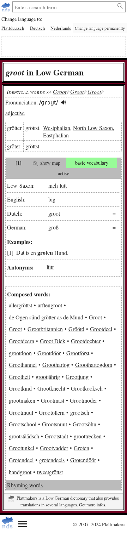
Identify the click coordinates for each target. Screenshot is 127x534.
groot (54, 213)
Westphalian (56, 127)
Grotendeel (21, 460)
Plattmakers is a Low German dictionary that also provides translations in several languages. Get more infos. (67, 501)
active (63, 173)
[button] (64, 102)
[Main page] (6, 6)
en (33, 252)
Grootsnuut (54, 424)
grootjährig (48, 376)
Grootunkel (21, 447)
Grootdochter (86, 341)
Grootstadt (56, 436)
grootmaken (22, 400)
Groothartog (55, 364)
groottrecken (88, 436)
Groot (95, 317)
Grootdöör (49, 353)
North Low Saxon (93, 127)
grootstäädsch (24, 436)
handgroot (20, 472)
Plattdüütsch (12, 28)
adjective (15, 113)
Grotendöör (83, 460)
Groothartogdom (93, 364)
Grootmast (52, 400)
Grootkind (20, 388)
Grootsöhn (84, 424)
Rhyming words (25, 485)
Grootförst (77, 353)
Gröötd (76, 329)
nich (53, 185)
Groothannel (23, 364)
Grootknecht (51, 388)
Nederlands (60, 28)
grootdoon (20, 353)
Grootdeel (101, 329)
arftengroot (50, 305)
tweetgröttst (50, 472)
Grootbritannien (45, 329)
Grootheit (19, 376)
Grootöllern (52, 412)
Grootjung (77, 376)
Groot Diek (52, 341)
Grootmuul (21, 412)
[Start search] (120, 6)
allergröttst (20, 305)
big (51, 199)
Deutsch (37, 28)
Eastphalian (56, 135)
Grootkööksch (87, 388)
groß (53, 227)
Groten (81, 447)
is (27, 252)
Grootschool (22, 424)
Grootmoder (83, 400)
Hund (60, 252)
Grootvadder (54, 447)
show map (49, 162)
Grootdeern (21, 341)
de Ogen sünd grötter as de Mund (46, 317)
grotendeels (52, 460)
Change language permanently (100, 28)
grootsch (79, 412)
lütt (63, 185)
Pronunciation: (21, 102)
